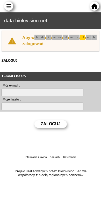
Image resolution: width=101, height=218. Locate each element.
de (42, 37)
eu (71, 37)
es (60, 37)
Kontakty (55, 156)
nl (66, 37)
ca (77, 37)
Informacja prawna (36, 156)
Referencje (69, 156)
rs (88, 37)
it (48, 37)
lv (94, 37)
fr (37, 37)
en (54, 37)
